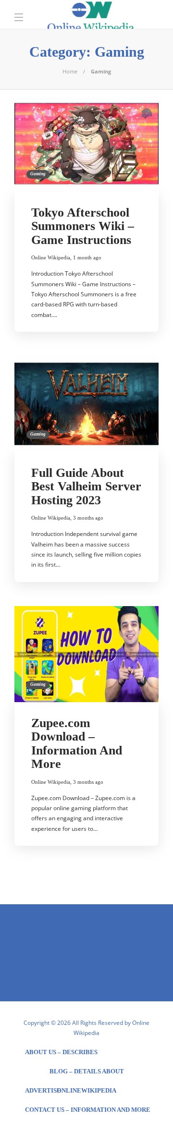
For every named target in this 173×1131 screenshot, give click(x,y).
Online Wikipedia (50, 257)
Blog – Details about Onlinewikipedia (86, 1074)
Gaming (38, 173)
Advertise (43, 1090)
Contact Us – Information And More (87, 1109)
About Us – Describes (61, 1052)
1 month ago (87, 257)
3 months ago (88, 518)
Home (69, 71)
